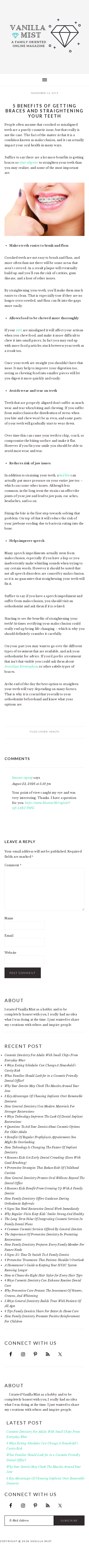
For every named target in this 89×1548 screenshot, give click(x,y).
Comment (13, 865)
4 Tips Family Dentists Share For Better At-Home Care (42, 1311)
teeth (19, 330)
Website (11, 952)
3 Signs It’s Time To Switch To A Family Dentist (37, 1255)
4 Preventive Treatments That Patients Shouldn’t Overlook (44, 1260)
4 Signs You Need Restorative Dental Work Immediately (42, 1209)
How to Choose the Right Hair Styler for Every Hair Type (43, 1275)
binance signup (22, 777)
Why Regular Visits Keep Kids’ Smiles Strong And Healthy (44, 1214)
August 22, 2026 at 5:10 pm (31, 784)
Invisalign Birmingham (21, 666)
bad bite (64, 475)
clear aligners (28, 162)
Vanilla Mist (45, 35)
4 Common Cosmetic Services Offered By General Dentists (43, 1229)
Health (54, 731)
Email (9, 935)
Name (9, 918)
